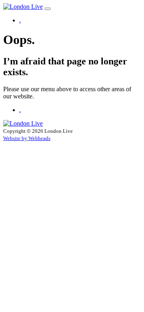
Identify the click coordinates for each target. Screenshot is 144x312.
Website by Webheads (26, 138)
